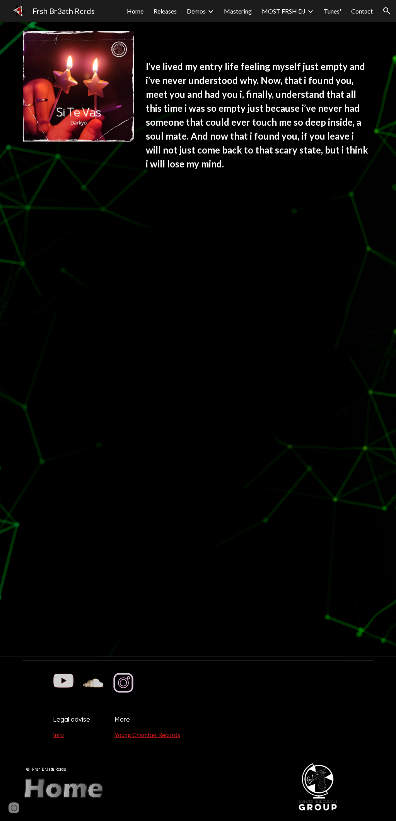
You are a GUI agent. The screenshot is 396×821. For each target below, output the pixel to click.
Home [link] (135, 11)
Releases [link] (165, 11)
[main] (258, 119)
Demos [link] (196, 11)
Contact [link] (362, 11)
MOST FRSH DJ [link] (284, 11)
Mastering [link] (238, 11)
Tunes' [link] (332, 11)
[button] (386, 11)
